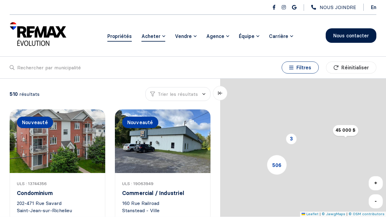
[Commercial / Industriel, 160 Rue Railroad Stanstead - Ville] (163, 141)
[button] (291, 139)
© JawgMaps (333, 214)
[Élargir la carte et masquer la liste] (220, 93)
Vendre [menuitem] (183, 36)
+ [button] (375, 183)
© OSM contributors (366, 214)
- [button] (375, 201)
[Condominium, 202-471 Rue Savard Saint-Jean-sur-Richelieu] (58, 141)
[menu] (153, 36)
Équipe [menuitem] (247, 36)
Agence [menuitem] (215, 36)
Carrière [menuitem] (278, 36)
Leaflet (311, 214)
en (373, 7)
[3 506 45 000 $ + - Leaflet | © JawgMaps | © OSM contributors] (303, 148)
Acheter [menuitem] (150, 36)
